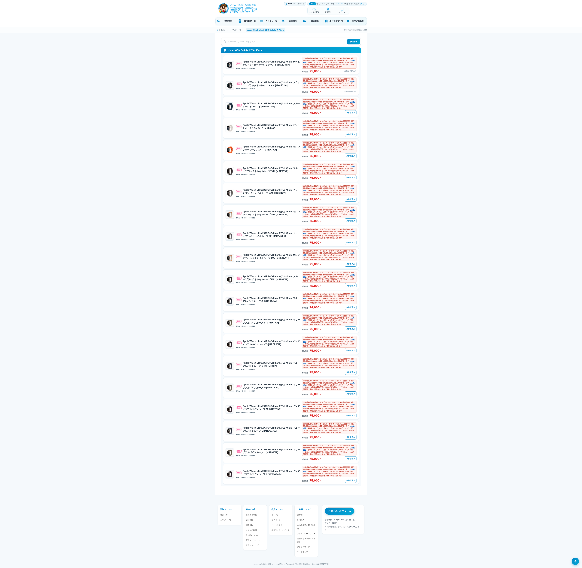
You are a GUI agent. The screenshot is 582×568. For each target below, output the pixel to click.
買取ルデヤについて (254, 540)
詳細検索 (353, 42)
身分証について (252, 535)
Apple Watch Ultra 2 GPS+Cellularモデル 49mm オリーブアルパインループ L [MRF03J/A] (271, 451)
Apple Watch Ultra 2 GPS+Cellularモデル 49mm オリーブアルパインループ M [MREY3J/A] (271, 386)
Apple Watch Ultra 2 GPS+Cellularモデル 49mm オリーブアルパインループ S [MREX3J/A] (271, 321)
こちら (362, 4)
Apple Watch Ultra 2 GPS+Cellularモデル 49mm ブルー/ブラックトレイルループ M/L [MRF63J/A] (270, 278)
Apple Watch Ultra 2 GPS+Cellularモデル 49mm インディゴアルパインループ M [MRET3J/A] (271, 407)
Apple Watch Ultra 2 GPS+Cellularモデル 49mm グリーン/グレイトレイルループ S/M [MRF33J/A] (271, 191)
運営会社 (300, 515)
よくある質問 (314, 12)
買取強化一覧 (250, 21)
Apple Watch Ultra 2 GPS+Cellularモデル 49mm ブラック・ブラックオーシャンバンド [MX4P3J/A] (271, 84)
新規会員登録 (251, 515)
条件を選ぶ (350, 112)
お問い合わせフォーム (339, 511)
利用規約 (300, 520)
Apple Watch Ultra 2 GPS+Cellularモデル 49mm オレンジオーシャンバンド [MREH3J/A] (271, 148)
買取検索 (228, 21)
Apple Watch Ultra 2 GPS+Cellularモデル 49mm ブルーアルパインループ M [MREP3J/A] (271, 364)
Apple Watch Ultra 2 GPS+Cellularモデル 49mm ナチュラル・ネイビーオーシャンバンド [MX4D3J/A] (271, 63)
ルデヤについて (336, 21)
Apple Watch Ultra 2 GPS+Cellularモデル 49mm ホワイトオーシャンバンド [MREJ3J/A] (271, 126)
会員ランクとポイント (280, 530)
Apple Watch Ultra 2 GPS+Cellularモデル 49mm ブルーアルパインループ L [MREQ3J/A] (271, 429)
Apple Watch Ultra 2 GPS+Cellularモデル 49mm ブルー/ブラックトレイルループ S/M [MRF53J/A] (270, 169)
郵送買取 (315, 21)
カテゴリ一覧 (271, 21)
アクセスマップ (252, 545)
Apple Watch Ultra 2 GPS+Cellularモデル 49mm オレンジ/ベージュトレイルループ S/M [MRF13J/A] (271, 213)
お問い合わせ (358, 21)
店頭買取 (293, 21)
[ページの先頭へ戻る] (575, 561)
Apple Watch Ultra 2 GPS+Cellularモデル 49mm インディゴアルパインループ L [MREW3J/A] (271, 472)
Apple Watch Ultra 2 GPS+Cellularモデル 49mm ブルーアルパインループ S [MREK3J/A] (271, 299)
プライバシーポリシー (306, 533)
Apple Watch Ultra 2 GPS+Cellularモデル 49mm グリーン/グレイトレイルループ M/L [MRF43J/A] (271, 234)
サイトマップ (302, 552)
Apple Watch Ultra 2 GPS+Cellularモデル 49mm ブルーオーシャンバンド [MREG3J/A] (271, 105)
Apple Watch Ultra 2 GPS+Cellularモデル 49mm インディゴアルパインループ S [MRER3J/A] (271, 343)
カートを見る (276, 525)
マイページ (276, 520)
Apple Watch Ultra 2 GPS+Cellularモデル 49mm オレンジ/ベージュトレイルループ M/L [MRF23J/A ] (271, 256)
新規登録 (328, 12)
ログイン (339, 4)
